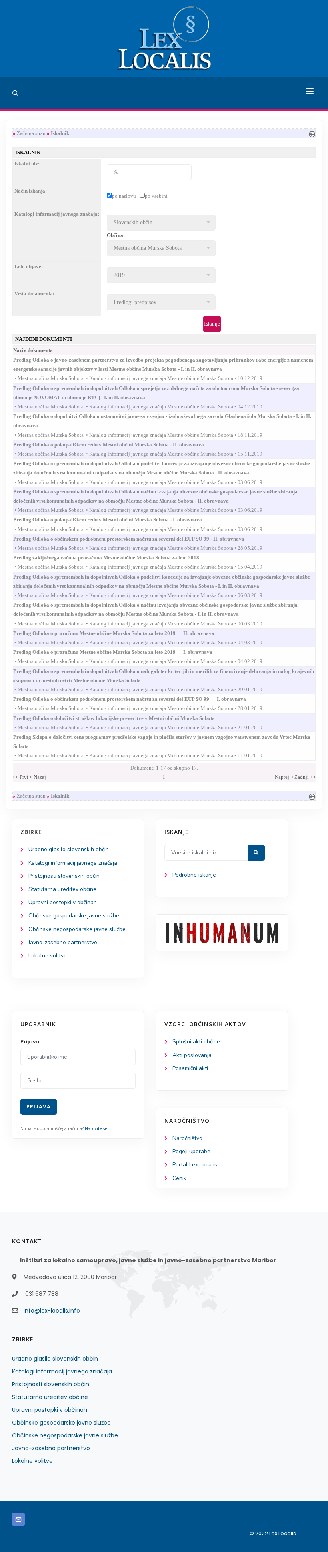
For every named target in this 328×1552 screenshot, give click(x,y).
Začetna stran (31, 133)
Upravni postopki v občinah (62, 902)
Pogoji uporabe (191, 1151)
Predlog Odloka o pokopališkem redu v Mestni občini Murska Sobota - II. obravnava (115, 445)
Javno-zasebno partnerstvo (62, 942)
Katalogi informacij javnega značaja (72, 863)
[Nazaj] (312, 133)
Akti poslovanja (192, 1055)
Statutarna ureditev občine (62, 889)
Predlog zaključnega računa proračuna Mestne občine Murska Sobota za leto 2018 (113, 558)
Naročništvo (187, 1138)
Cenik (179, 1178)
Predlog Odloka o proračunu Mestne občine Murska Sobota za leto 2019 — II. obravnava (121, 633)
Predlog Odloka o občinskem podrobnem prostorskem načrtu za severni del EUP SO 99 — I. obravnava (136, 699)
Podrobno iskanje (194, 875)
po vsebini (156, 196)
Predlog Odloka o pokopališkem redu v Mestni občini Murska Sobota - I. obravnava (114, 520)
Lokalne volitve (47, 955)
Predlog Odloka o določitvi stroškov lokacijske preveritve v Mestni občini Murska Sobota (121, 718)
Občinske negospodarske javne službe (77, 929)
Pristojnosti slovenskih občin (64, 876)
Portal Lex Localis (194, 1164)
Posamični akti (190, 1068)
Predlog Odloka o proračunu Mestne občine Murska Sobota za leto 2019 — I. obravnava (120, 652)
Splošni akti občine (196, 1041)
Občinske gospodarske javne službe (73, 915)
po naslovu (124, 196)
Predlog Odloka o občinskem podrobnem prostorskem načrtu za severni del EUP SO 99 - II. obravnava (136, 539)
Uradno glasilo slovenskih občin (68, 849)
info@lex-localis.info (52, 1311)
